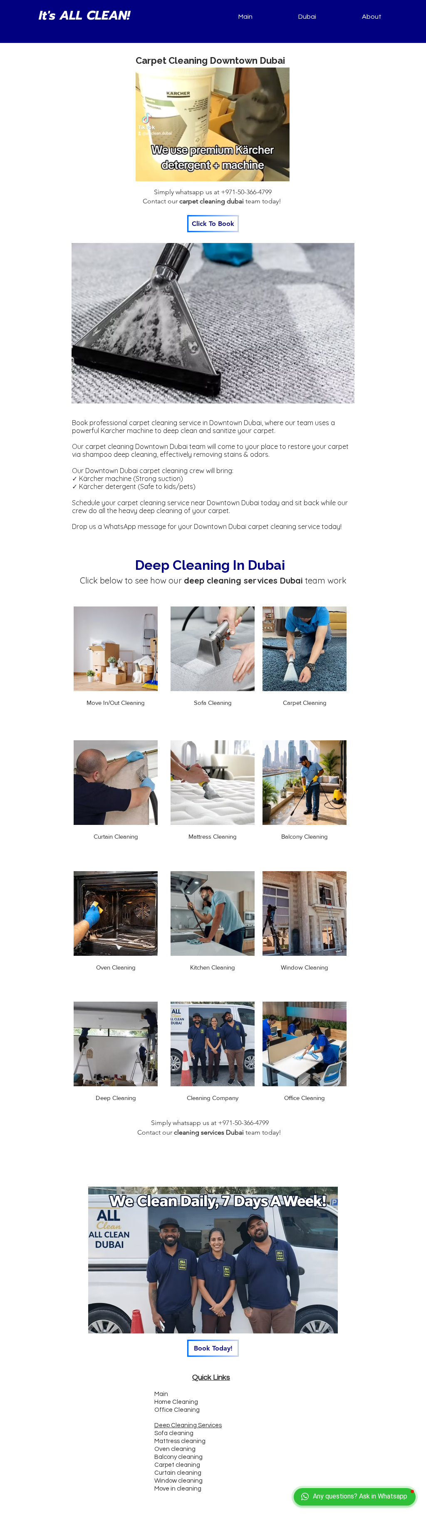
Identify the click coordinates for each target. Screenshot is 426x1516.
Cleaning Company (212, 1097)
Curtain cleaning (177, 1473)
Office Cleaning (304, 1097)
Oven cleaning (175, 1449)
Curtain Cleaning (116, 836)
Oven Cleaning (116, 967)
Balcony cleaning (178, 1457)
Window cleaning (178, 1481)
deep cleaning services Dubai (243, 580)
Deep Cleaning (116, 1097)
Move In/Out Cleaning (116, 702)
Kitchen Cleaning (212, 967)
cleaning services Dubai (208, 1132)
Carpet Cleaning (305, 702)
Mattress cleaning (180, 1441)
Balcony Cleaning (304, 836)
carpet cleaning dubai (211, 201)
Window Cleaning (304, 967)
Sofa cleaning (173, 1433)
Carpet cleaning (177, 1465)
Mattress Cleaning (212, 836)
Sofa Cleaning (213, 702)
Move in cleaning (177, 1489)
